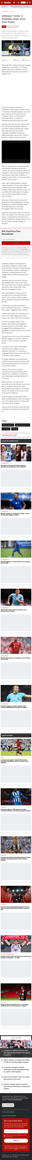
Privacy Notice (24, 249)
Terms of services (22, 248)
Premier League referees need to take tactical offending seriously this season (17, 1086)
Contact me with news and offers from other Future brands (16, 1136)
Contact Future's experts (9, 1115)
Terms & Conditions (14, 1148)
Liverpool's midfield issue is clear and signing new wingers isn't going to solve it (17, 1053)
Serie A (12, 11)
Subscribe (23, 2)
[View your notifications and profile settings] (14, 2)
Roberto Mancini (8, 425)
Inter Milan (6, 429)
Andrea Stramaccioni (22, 425)
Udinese (14, 429)
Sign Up (16, 1141)
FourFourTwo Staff (14, 26)
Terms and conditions (8, 1112)
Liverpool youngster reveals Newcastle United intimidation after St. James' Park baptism (16, 1070)
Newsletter (27, 60)
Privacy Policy (22, 1147)
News (4, 26)
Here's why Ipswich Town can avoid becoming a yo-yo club (17, 1078)
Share (6, 60)
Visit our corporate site (15, 1099)
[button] (2, 2)
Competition (5, 11)
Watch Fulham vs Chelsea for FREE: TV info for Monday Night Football (17, 1061)
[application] (16, 150)
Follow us (18, 60)
